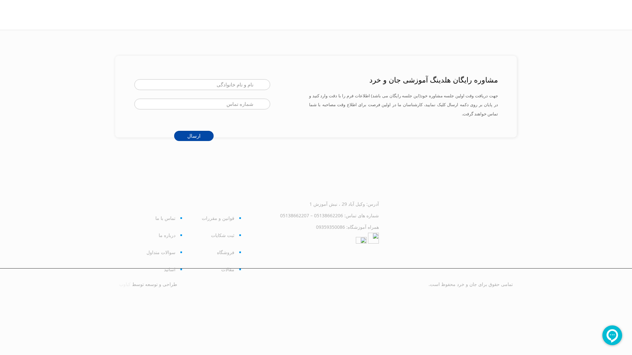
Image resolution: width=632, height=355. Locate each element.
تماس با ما (165, 218)
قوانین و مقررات (218, 218)
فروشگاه (225, 252)
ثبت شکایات (222, 235)
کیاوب (125, 284)
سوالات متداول (160, 252)
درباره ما (167, 235)
